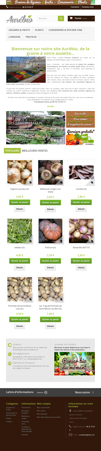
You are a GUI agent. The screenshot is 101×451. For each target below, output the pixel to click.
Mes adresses (42, 414)
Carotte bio (81, 188)
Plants (39, 29)
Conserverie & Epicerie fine (65, 29)
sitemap (25, 435)
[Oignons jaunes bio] (19, 172)
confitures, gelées (19, 93)
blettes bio (20, 247)
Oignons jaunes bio (19, 188)
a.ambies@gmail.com (86, 435)
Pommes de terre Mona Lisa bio (19, 307)
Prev (54, 140)
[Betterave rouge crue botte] (50, 172)
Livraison (14, 36)
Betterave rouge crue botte (50, 190)
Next (61, 140)
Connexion (75, 7)
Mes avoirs (41, 411)
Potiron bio (50, 247)
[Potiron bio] (50, 231)
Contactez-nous (88, 7)
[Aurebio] (19, 18)
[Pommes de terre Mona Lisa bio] (19, 289)
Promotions (26, 408)
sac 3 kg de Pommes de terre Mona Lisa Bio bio (50, 307)
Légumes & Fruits (19, 29)
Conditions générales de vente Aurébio (27, 429)
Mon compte (44, 403)
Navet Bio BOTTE (81, 247)
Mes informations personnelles (49, 417)
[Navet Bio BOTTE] (81, 231)
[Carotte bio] (81, 172)
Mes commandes (43, 408)
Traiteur (30, 36)
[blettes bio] (19, 231)
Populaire (12, 150)
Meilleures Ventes (35, 150)
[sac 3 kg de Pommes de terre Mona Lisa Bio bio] (50, 289)
